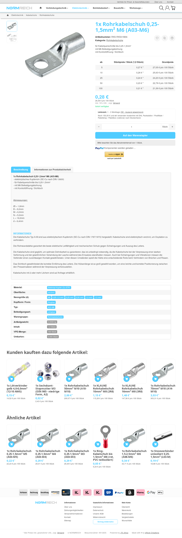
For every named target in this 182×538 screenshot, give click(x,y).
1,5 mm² (98, 297)
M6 (49, 297)
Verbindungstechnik (56, 7)
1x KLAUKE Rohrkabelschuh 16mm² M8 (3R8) (132, 388)
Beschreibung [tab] (21, 169)
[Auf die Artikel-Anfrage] (157, 38)
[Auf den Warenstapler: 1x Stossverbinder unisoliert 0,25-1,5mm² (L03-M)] (155, 444)
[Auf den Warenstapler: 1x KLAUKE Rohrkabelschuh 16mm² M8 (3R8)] (127, 379)
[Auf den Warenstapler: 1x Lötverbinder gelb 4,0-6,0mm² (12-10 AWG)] (11, 379)
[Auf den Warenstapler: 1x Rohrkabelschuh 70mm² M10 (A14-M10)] (155, 379)
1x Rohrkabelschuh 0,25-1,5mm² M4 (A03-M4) (47, 454)
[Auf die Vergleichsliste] (164, 38)
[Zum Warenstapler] (173, 8)
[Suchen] (161, 8)
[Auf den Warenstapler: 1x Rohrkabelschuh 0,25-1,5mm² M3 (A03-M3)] (69, 444)
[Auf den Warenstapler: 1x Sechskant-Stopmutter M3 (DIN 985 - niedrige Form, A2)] (40, 379)
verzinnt (51, 292)
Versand (116, 103)
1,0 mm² (89, 297)
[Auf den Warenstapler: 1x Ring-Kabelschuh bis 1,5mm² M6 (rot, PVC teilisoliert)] (98, 444)
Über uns (158, 2)
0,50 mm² (80, 297)
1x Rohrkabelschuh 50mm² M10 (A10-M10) (76, 388)
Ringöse (51, 302)
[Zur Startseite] (19, 8)
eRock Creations (152, 532)
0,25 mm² (70, 297)
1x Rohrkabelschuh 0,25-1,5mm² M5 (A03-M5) (19, 454)
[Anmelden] (167, 8)
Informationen (70, 503)
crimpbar (51, 312)
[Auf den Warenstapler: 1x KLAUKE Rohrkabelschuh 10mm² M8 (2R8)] (98, 379)
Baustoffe (119, 7)
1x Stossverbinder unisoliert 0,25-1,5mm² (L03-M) (162, 454)
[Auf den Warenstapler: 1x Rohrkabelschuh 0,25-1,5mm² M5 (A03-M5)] (11, 444)
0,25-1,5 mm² (58, 297)
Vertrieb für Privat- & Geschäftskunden (133, 2)
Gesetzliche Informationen (103, 503)
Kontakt (170, 2)
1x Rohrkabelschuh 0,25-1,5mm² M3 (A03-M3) (76, 454)
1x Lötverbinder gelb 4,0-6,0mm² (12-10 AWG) (17, 388)
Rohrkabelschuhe (114, 40)
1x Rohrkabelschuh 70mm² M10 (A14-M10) (163, 388)
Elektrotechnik (79, 7)
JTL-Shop (124, 532)
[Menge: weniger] (98, 126)
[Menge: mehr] (172, 126)
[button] (12, 26)
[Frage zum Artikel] (172, 38)
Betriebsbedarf (100, 7)
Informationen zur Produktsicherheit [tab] (52, 169)
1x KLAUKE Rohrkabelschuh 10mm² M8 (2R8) (103, 388)
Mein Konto (126, 503)
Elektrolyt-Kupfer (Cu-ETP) (59, 287)
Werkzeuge (135, 7)
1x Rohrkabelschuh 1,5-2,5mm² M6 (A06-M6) (134, 454)
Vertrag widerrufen (105, 521)
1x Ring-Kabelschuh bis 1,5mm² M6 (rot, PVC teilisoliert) (103, 455)
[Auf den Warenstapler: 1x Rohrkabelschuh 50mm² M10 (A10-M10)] (69, 379)
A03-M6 (51, 307)
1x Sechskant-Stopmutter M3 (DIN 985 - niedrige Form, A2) (47, 390)
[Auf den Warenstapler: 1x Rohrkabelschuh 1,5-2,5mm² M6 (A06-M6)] (127, 444)
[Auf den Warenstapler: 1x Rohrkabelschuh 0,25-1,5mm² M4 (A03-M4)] (40, 444)
